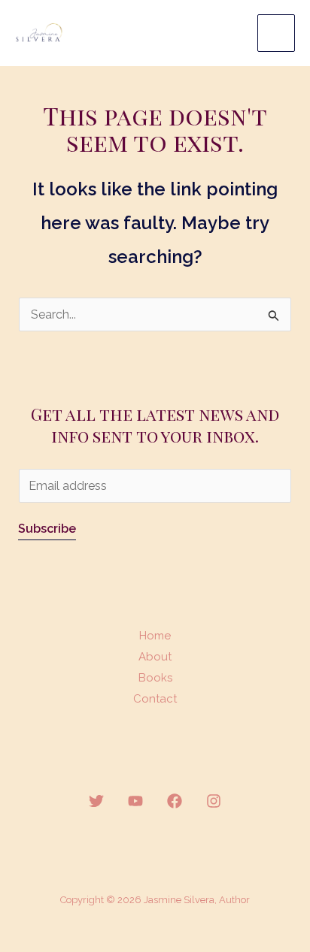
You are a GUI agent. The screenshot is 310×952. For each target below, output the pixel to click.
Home (155, 635)
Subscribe (47, 528)
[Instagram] (213, 800)
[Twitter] (96, 800)
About (155, 656)
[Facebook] (174, 800)
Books (155, 678)
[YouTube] (135, 800)
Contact (155, 699)
